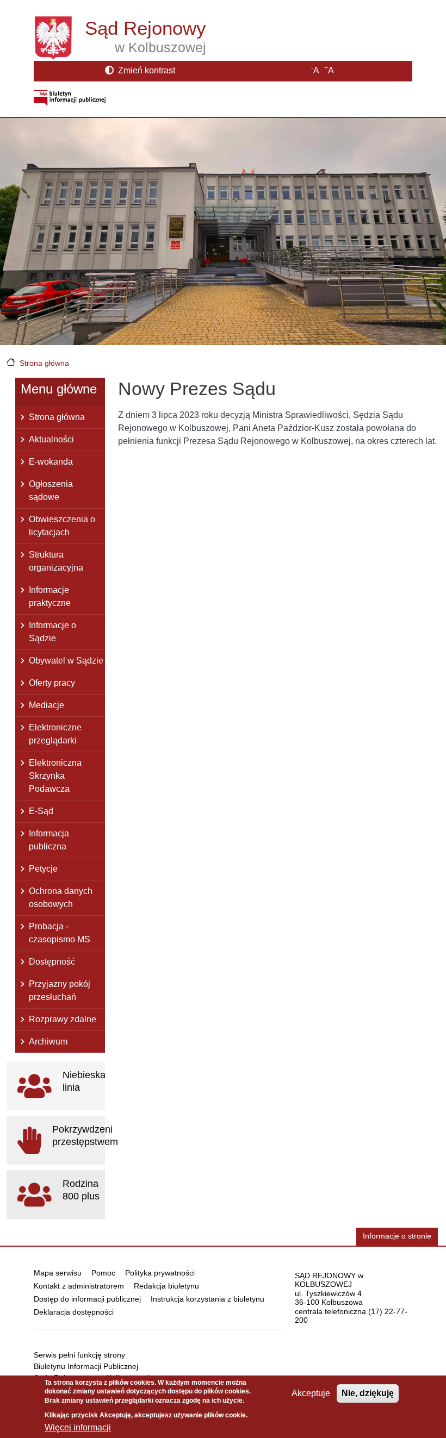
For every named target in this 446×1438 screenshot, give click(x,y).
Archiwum (48, 1041)
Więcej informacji (78, 1427)
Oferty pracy (52, 682)
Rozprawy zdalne (62, 1019)
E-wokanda (51, 461)
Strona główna (44, 363)
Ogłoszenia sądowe (51, 490)
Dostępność (52, 961)
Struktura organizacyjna (56, 561)
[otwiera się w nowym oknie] (70, 97)
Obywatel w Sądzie (66, 660)
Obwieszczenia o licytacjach (62, 526)
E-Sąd (41, 811)
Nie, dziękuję (368, 1393)
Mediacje (46, 705)
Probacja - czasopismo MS (59, 933)
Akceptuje (311, 1393)
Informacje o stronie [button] (397, 1236)
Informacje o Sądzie (52, 632)
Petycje (43, 868)
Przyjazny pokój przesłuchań (59, 990)
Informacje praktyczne (50, 596)
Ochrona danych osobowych (60, 897)
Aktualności (51, 439)
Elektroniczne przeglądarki (55, 734)
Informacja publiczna (49, 840)
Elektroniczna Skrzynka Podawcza (55, 775)
